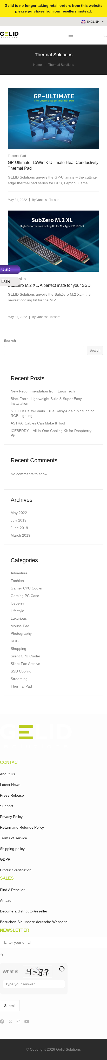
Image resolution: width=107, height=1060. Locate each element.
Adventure (19, 573)
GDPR (5, 859)
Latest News (10, 785)
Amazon (7, 900)
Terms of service (13, 838)
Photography (21, 633)
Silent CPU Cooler (25, 656)
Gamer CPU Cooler (27, 588)
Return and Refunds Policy (22, 827)
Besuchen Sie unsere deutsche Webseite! (34, 922)
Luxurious (19, 618)
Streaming (19, 679)
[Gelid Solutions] (9, 36)
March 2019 (20, 535)
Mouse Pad (20, 626)
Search (10, 341)
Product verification (15, 870)
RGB (14, 641)
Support (6, 806)
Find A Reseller (12, 890)
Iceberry (17, 603)
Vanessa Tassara (48, 200)
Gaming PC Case (25, 596)
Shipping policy (12, 849)
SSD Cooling (21, 671)
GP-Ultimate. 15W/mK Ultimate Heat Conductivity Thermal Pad (53, 165)
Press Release (12, 795)
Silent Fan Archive (25, 664)
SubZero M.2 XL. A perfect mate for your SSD (49, 285)
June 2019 (19, 528)
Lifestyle (17, 611)
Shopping (18, 648)
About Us (7, 774)
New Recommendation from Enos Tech (43, 391)
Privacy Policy (11, 817)
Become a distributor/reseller (23, 911)
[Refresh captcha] (61, 969)
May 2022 (19, 513)
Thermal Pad (17, 156)
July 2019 (18, 520)
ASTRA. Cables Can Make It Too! (38, 423)
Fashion (17, 581)
